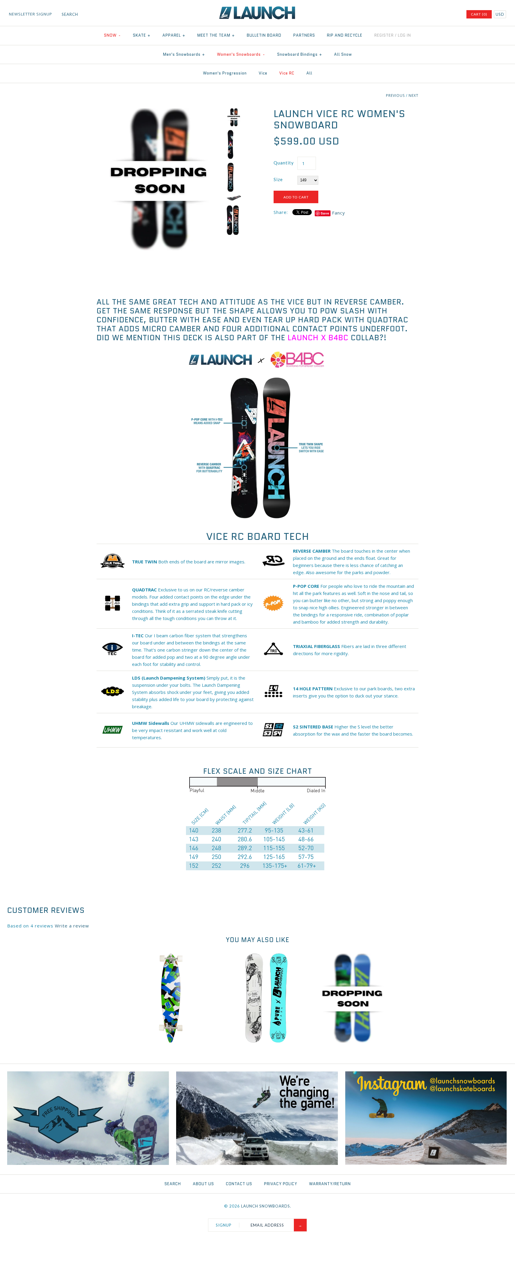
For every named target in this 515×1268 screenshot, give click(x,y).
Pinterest (437, 14)
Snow (112, 35)
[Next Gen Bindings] (257, 1163)
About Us (203, 1184)
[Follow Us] (426, 1163)
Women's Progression (225, 73)
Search (173, 1184)
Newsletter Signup (30, 14)
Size (278, 179)
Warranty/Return (330, 1184)
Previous (395, 95)
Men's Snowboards (184, 54)
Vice (263, 73)
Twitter (429, 14)
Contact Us (239, 1184)
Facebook (422, 14)
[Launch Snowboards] (257, 9)
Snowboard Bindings (299, 54)
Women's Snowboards (241, 54)
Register (384, 35)
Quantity (284, 162)
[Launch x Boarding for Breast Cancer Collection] (256, 367)
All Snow (343, 54)
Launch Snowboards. (266, 1206)
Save (325, 213)
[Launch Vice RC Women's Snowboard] (160, 112)
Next (413, 95)
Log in (404, 35)
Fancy (338, 213)
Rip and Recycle (344, 35)
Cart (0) (479, 14)
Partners (304, 35)
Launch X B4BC (318, 337)
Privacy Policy (280, 1184)
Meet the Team (216, 35)
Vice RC (286, 73)
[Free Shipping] (88, 1163)
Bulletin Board (264, 35)
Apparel (173, 35)
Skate (142, 35)
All (309, 73)
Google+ (445, 14)
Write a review (72, 926)
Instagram (453, 14)
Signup (224, 1225)
